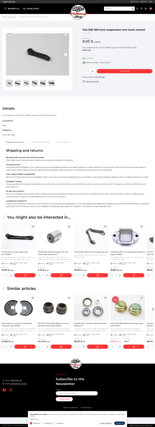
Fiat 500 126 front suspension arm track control (33, 17)
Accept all (119, 423)
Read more (87, 50)
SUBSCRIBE (64, 399)
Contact (143, 2)
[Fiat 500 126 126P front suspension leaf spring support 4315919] (127, 236)
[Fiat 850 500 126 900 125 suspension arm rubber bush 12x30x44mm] (55, 236)
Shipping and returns (15, 142)
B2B (150, 2)
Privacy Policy (86, 408)
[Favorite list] (141, 8)
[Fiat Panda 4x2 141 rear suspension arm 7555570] (19, 236)
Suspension (12, 17)
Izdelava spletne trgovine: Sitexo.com (140, 425)
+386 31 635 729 (9, 2)
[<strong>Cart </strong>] (145, 8)
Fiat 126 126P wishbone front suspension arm (91, 252)
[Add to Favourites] (32, 226)
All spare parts (31, 9)
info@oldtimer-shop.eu (18, 384)
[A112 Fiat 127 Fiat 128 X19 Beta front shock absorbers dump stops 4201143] (55, 308)
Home (5, 17)
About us (134, 2)
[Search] (133, 9)
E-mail (58, 390)
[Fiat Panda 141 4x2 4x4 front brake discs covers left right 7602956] (19, 308)
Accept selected (105, 423)
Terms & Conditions (70, 408)
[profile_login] (137, 8)
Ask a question (63, 142)
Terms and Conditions (40, 142)
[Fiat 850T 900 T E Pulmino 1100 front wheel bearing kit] (91, 308)
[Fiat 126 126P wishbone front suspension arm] (91, 236)
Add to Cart (125, 71)
